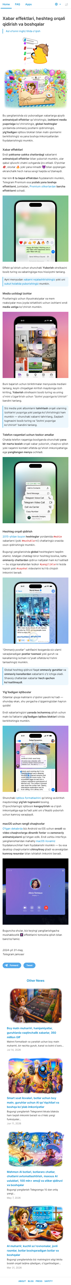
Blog (31, 1281)
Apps (28, 4)
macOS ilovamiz (45, 841)
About (22, 1281)
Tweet (29, 965)
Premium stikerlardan (43, 186)
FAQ (17, 4)
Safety (48, 1281)
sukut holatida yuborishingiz (21, 283)
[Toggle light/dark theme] (66, 4)
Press (39, 1281)
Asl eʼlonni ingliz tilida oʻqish (23, 31)
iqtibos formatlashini (28, 798)
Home (6, 4)
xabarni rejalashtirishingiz (39, 279)
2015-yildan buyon (14, 536)
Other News (35, 980)
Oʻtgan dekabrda (13, 828)
